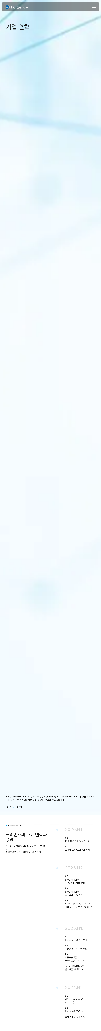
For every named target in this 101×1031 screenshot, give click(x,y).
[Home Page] (16, 6)
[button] (94, 6)
